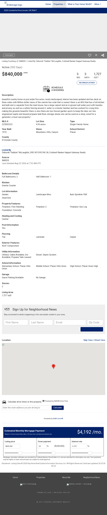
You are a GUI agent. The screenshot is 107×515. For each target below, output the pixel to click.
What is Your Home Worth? (80, 4)
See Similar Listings (87, 83)
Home (48, 4)
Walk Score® (58, 418)
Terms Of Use (44, 492)
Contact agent (9, 55)
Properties (60, 5)
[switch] (89, 55)
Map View (88, 340)
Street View (99, 340)
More (98, 5)
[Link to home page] (15, 4)
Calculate (58, 407)
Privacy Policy (62, 492)
